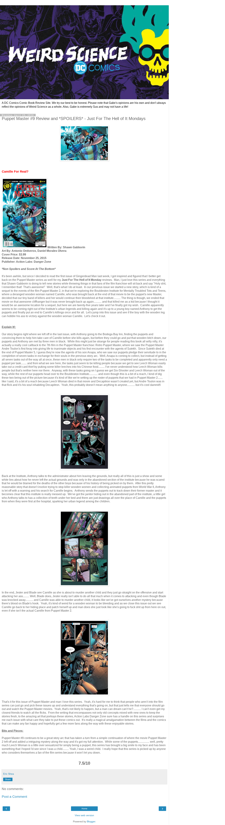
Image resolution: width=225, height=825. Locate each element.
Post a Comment (14, 796)
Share (8, 779)
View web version (84, 815)
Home (84, 808)
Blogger (91, 821)
